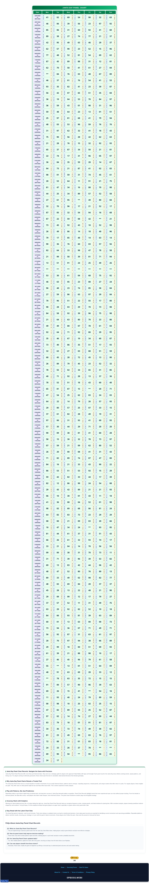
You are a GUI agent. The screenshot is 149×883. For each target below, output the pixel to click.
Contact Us (66, 872)
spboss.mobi (74, 878)
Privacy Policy (90, 872)
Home (62, 867)
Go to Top (74, 857)
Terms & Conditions (78, 872)
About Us (57, 872)
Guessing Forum (72, 867)
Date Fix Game (83, 867)
